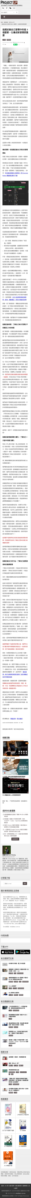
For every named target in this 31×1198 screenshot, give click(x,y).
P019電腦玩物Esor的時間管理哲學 (11, 795)
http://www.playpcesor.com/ (8, 856)
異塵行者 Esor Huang (18, 42)
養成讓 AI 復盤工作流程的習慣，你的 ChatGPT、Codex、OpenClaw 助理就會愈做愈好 (16, 820)
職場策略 (11, 981)
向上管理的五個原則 (14, 992)
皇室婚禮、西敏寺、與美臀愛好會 (17, 1057)
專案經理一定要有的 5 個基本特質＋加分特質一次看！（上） (19, 970)
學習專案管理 (20, 973)
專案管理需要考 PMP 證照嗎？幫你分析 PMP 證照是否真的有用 (18, 978)
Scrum (15, 988)
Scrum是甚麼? (12, 986)
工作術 (4, 39)
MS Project (23, 1072)
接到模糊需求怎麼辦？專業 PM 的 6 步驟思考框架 (18, 1015)
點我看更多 (15, 839)
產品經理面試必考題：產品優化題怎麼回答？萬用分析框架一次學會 (18, 1024)
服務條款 (25, 1185)
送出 (25, 883)
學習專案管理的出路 (14, 1070)
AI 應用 (10, 1045)
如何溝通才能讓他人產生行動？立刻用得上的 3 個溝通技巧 (18, 1089)
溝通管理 (21, 995)
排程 (12, 1074)
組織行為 (21, 1065)
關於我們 (11, 1185)
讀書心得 (11, 1065)
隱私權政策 (18, 1185)
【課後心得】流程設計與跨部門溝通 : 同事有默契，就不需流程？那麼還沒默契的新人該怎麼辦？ (18, 1080)
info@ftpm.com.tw (20, 1193)
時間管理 (9, 39)
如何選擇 (11, 973)
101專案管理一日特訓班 (8, 758)
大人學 (6, 1185)
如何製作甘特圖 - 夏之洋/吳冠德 (17, 963)
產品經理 (16, 1027)
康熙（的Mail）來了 (14, 1063)
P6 (9, 1074)
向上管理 (11, 995)
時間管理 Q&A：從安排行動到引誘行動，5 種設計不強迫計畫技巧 (18, 1032)
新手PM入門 (11, 22)
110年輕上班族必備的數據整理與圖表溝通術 (13, 776)
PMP (15, 973)
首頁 (2, 22)
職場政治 (16, 995)
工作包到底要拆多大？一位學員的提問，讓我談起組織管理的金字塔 (18, 1007)
